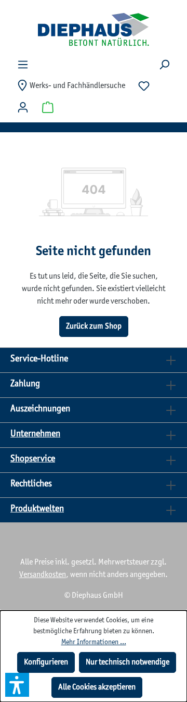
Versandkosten (42, 575)
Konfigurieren (46, 662)
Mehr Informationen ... (93, 642)
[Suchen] (164, 65)
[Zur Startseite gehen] (93, 29)
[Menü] (22, 65)
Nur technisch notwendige (127, 662)
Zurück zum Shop (94, 326)
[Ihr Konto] (22, 107)
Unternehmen (35, 434)
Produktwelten (37, 509)
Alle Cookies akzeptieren (97, 687)
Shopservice (32, 459)
